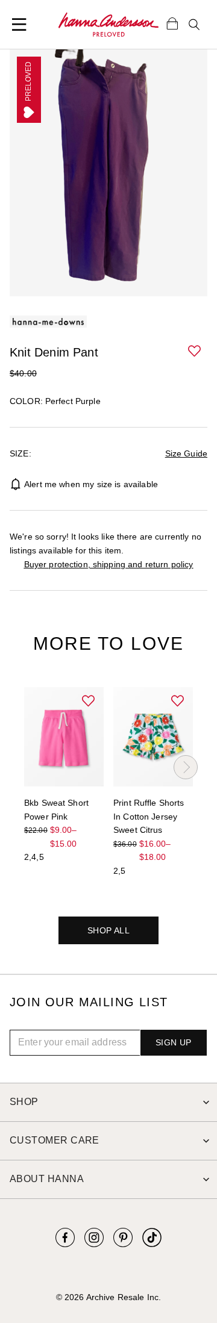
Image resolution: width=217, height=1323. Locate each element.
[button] (195, 352)
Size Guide (186, 453)
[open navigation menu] (19, 24)
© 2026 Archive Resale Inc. (108, 1297)
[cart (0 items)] (172, 22)
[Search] (194, 25)
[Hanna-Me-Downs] (108, 24)
